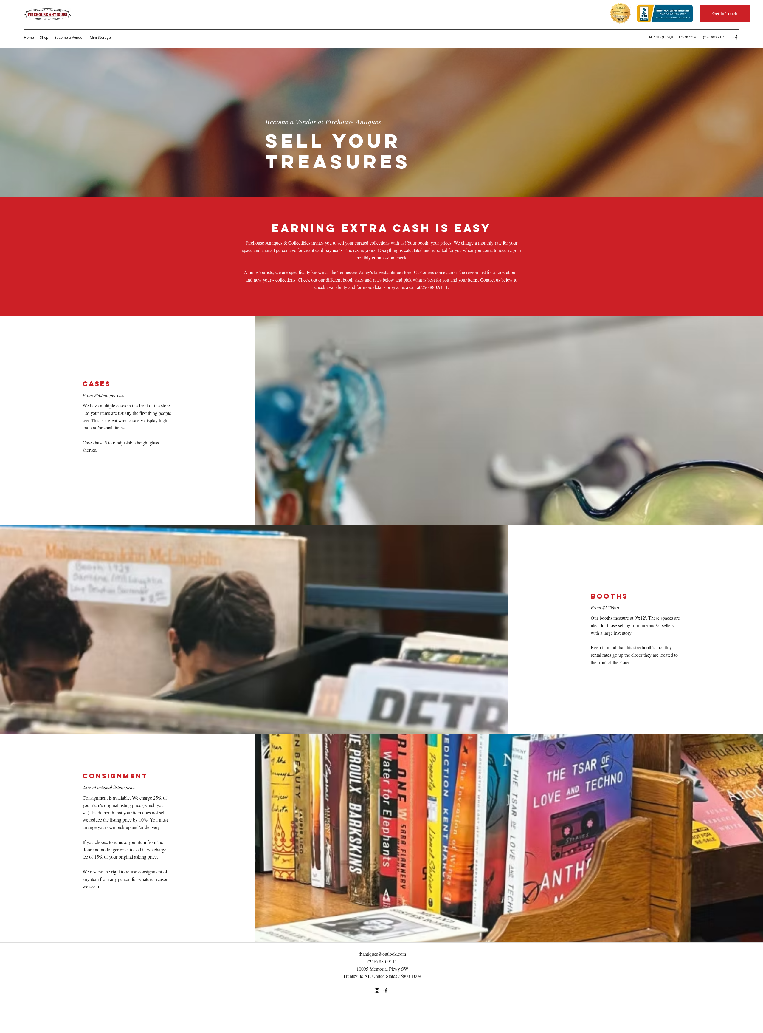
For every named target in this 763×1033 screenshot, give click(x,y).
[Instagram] (377, 990)
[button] (725, 13)
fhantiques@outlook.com (382, 954)
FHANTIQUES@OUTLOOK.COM (673, 37)
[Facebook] (736, 37)
